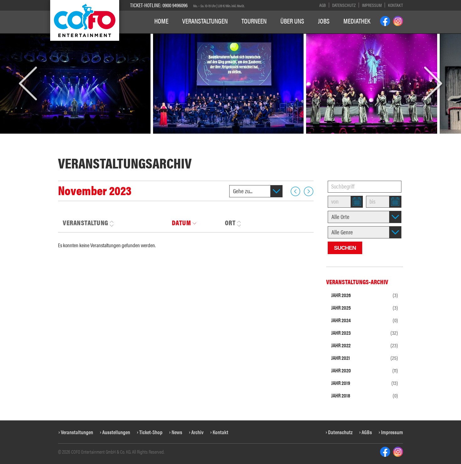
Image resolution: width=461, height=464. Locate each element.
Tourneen (254, 20)
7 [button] (207, 137)
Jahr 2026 (364, 295)
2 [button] (171, 137)
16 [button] (294, 137)
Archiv (197, 432)
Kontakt (395, 5)
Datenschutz (344, 5)
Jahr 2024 (364, 320)
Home (161, 20)
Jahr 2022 (364, 345)
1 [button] (164, 137)
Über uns (292, 20)
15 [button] (284, 137)
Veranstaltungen (205, 20)
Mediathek (356, 20)
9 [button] (222, 137)
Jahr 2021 (364, 357)
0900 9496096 (175, 5)
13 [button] (262, 137)
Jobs (324, 20)
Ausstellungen (116, 432)
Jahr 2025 (364, 307)
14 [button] (273, 137)
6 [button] (200, 137)
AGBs (367, 432)
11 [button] (241, 137)
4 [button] (186, 137)
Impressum (372, 5)
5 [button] (193, 137)
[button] (28, 83)
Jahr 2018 (364, 395)
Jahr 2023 (364, 332)
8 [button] (215, 137)
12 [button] (252, 137)
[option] (228, 83)
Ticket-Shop (150, 432)
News (177, 432)
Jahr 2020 (364, 370)
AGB (322, 5)
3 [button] (179, 137)
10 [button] (231, 137)
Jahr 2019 (364, 383)
